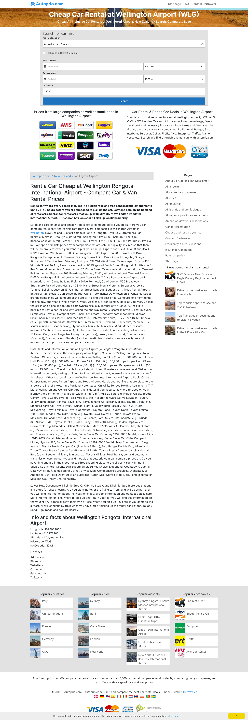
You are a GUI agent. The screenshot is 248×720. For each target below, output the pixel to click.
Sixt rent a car (195, 601)
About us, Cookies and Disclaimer (187, 180)
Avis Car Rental (196, 651)
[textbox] (124, 44)
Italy (45, 601)
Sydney (95, 601)
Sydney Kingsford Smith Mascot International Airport (153, 605)
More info (173, 716)
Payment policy (175, 255)
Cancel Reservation (177, 226)
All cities (170, 198)
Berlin (93, 613)
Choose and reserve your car (183, 232)
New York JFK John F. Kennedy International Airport (152, 659)
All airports (172, 186)
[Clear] (202, 44)
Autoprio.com (49, 3)
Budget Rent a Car (198, 613)
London (95, 639)
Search (124, 101)
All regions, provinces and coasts (186, 215)
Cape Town (97, 626)
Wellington (37, 232)
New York (96, 651)
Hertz (190, 639)
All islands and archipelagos (183, 209)
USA (45, 651)
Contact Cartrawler (203, 4)
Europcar (192, 626)
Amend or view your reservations (186, 221)
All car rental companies (180, 192)
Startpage (174, 4)
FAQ (186, 4)
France (46, 626)
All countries (173, 203)
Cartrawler (190, 692)
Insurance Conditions (178, 249)
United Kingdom (52, 613)
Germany (48, 639)
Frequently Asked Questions (183, 244)
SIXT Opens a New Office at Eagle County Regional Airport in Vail (196, 278)
